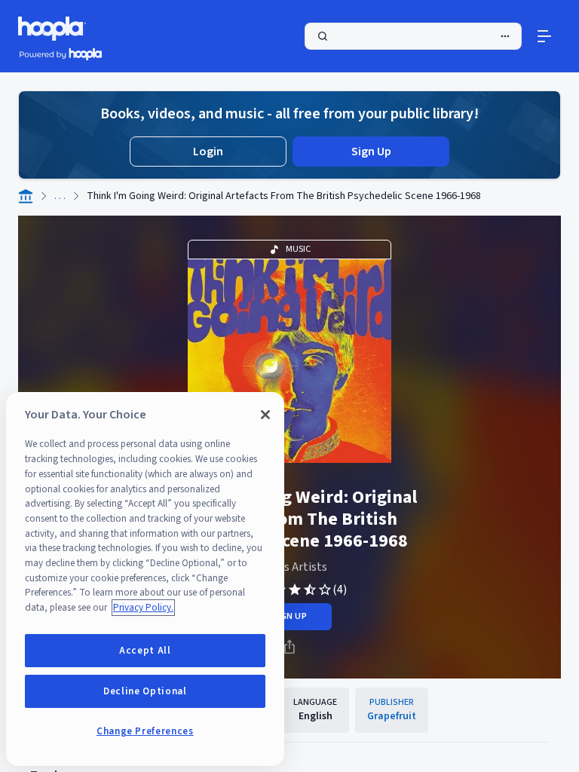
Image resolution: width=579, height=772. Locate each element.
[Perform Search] (413, 36)
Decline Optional (145, 691)
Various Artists (289, 567)
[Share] (289, 646)
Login (208, 151)
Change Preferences (145, 731)
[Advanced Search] (505, 36)
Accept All (145, 650)
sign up (289, 616)
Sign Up (371, 151)
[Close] (265, 414)
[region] (145, 579)
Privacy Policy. (143, 607)
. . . (60, 196)
